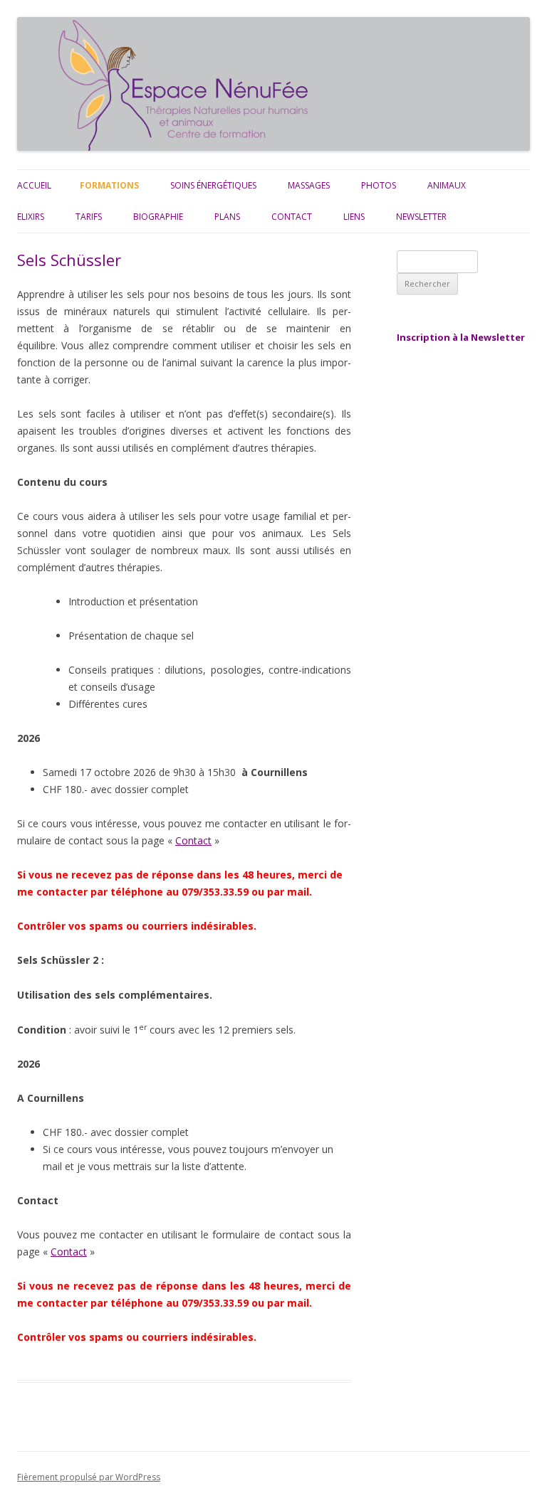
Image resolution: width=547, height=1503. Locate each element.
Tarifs (88, 217)
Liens (354, 217)
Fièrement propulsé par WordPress (88, 1477)
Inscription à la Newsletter (461, 337)
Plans (227, 217)
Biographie (158, 217)
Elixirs (30, 217)
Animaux (446, 185)
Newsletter (421, 217)
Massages (309, 185)
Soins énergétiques (213, 185)
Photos (378, 185)
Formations (109, 185)
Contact (291, 217)
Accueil (34, 185)
